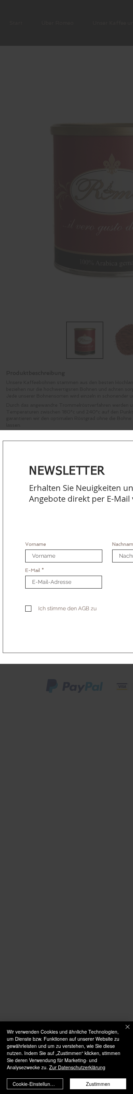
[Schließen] (123, 1031)
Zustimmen (98, 1083)
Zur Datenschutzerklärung (77, 1067)
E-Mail (32, 570)
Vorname (35, 544)
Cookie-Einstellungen (35, 1083)
